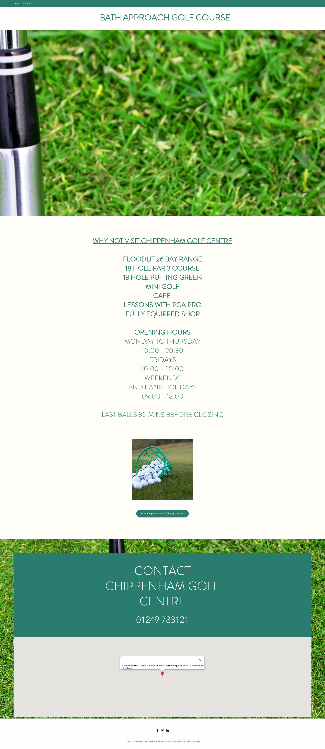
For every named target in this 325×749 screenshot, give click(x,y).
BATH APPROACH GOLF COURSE (165, 17)
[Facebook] (157, 730)
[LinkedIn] (167, 730)
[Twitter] (162, 730)
